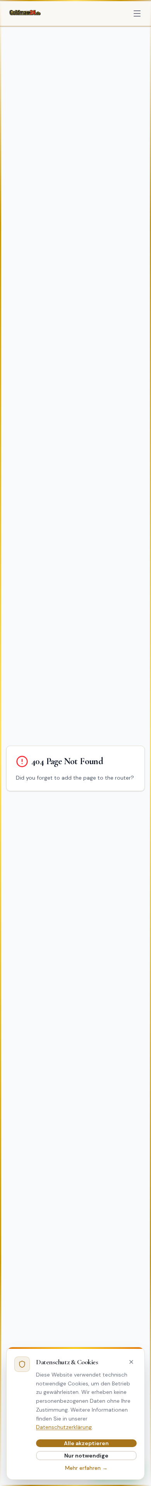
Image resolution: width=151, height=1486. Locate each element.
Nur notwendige (86, 1455)
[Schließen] (131, 1362)
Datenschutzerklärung (64, 1427)
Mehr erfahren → (86, 1467)
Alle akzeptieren (86, 1443)
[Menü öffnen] (137, 13)
